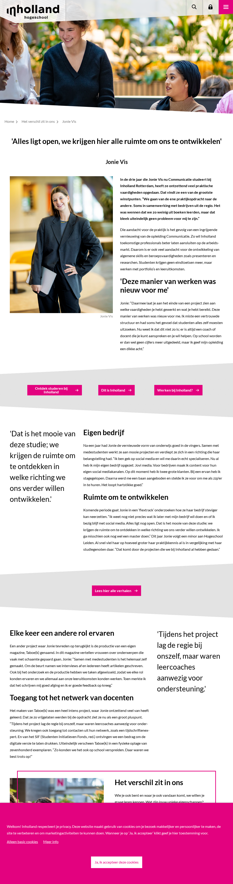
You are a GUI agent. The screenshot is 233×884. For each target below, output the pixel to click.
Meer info (50, 841)
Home (10, 121)
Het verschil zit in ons (39, 121)
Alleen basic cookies (22, 841)
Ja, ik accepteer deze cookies (117, 862)
